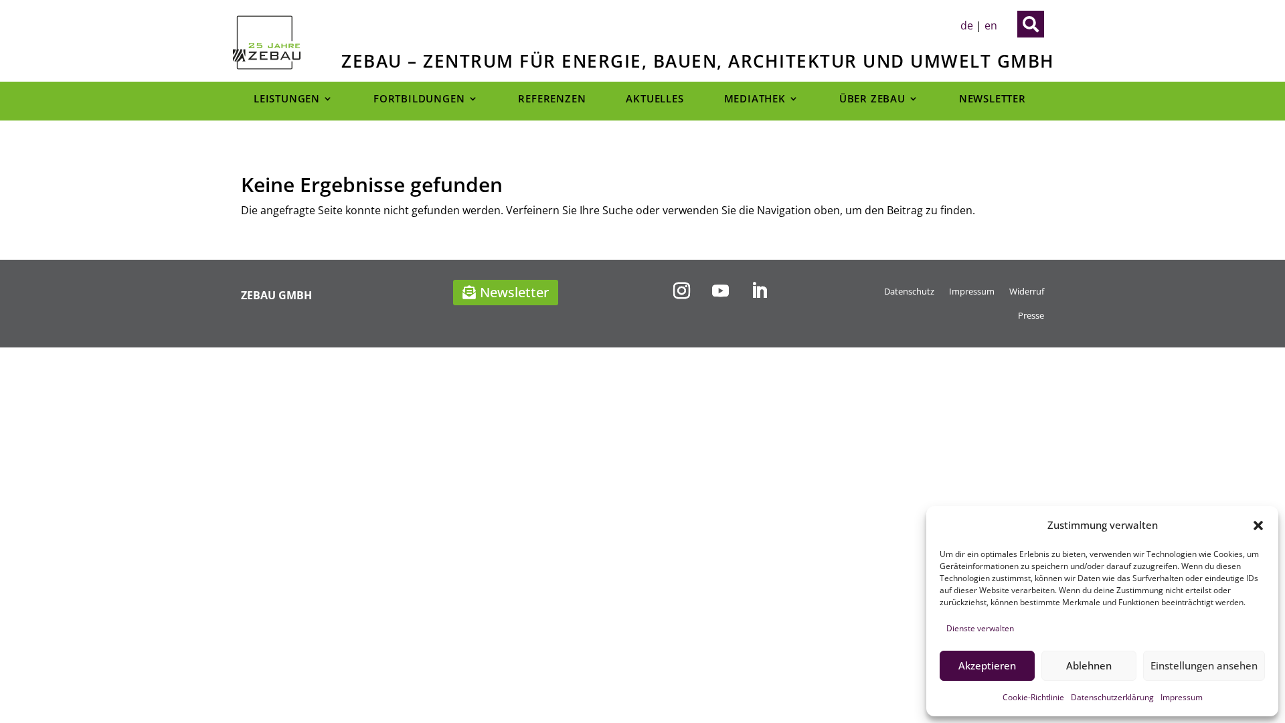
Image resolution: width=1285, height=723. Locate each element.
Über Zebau (872, 99)
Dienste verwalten (980, 628)
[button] (1258, 525)
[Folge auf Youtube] (720, 291)
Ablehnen (1089, 665)
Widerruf (1026, 291)
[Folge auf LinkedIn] (759, 291)
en (990, 25)
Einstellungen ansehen (1204, 665)
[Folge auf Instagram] (681, 291)
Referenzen (552, 99)
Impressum (1182, 697)
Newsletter (992, 99)
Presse (1031, 315)
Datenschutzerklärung (1112, 697)
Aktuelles (654, 99)
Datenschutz (909, 291)
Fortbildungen (418, 99)
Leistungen (287, 99)
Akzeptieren (987, 665)
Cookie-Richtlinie (1033, 697)
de (966, 25)
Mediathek (755, 99)
